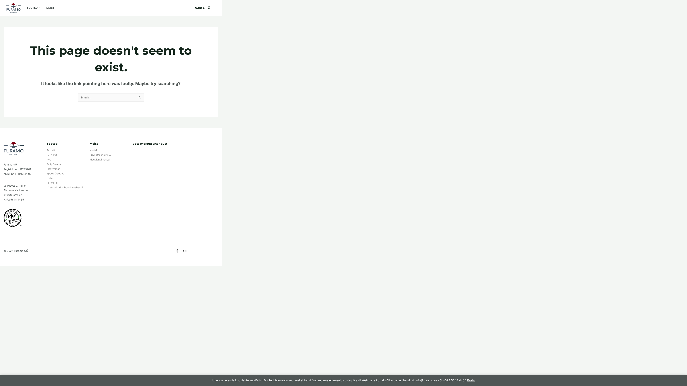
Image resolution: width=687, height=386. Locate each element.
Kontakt (94, 150)
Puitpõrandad (54, 164)
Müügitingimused (100, 159)
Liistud (50, 178)
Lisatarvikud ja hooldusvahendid (65, 187)
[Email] (184, 251)
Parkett (51, 150)
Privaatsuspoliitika (100, 154)
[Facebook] (177, 251)
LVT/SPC (52, 154)
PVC (49, 159)
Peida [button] (471, 380)
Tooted (32, 7)
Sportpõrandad (55, 173)
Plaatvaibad (53, 168)
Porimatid (52, 182)
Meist (50, 7)
